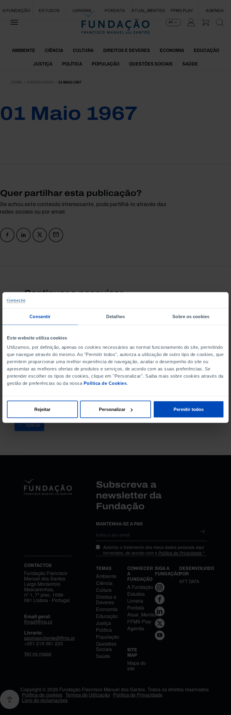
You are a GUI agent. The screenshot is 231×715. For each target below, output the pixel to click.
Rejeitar (42, 409)
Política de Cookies (105, 383)
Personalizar (112, 409)
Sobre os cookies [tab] (190, 316)
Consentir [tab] (40, 316)
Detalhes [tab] (115, 316)
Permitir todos (189, 409)
